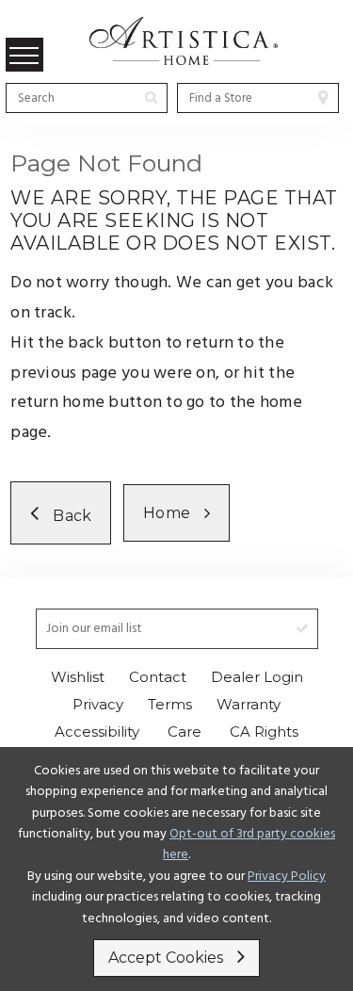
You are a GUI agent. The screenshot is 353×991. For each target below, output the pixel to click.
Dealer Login (257, 677)
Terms (170, 704)
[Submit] (151, 97)
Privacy (97, 704)
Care (184, 731)
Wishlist (77, 677)
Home (166, 513)
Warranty (249, 704)
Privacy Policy (287, 876)
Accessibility (97, 731)
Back (73, 516)
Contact (157, 677)
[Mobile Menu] (24, 55)
